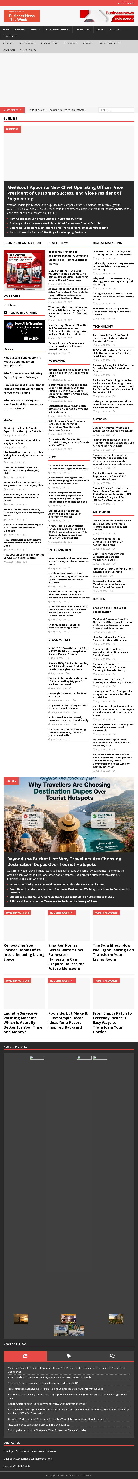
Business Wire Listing (110, 43)
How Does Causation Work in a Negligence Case (22, 442)
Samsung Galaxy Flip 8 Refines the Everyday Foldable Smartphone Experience (113, 368)
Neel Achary (11, 305)
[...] (54, 213)
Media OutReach (50, 43)
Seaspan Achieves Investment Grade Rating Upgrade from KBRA (68, 467)
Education (56, 361)
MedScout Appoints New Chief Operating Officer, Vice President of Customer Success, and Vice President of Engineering (65, 192)
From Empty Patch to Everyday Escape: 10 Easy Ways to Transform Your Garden (112, 1022)
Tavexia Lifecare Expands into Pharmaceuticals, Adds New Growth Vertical (66, 346)
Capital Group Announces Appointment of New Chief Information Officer (64, 513)
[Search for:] (116, 109)
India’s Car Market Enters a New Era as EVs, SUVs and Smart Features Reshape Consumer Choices (112, 525)
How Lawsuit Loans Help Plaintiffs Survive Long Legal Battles (24, 556)
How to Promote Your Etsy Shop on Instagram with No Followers (112, 253)
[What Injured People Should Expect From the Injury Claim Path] (53, 1319)
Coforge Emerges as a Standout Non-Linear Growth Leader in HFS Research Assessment (113, 404)
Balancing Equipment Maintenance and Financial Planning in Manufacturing (59, 227)
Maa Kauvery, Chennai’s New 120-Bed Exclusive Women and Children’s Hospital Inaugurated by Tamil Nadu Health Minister (67, 330)
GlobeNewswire (27, 43)
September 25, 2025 (60, 712)
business (20, 29)
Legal (8, 420)
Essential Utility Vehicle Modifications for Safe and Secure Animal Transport (109, 584)
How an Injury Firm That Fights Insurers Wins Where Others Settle (22, 497)
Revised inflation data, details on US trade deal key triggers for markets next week (68, 681)
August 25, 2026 (58, 619)
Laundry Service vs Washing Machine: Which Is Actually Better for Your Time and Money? (23, 1022)
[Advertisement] (69, 80)
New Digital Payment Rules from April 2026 (67, 695)
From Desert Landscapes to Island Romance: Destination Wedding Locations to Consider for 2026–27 (70, 890)
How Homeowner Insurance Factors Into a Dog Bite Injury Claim (21, 470)
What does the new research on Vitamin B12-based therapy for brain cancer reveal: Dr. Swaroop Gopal (68, 311)
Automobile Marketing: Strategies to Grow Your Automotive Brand (108, 541)
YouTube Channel (23, 313)
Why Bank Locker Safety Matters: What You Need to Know (68, 707)
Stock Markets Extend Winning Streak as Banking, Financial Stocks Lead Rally (67, 732)
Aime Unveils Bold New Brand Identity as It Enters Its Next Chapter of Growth (110, 338)
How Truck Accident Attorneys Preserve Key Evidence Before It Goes (22, 542)
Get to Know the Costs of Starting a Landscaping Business (48, 232)
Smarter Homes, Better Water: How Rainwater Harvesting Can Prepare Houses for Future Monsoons (66, 957)
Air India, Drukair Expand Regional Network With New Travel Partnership (113, 727)
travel (100, 29)
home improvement (58, 29)
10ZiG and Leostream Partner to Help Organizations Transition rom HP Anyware (112, 353)
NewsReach (10, 36)
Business (10, 119)
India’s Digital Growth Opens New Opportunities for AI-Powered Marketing (113, 266)
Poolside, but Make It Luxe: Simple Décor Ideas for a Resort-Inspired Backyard (68, 1020)
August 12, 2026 (13, 504)
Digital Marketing (107, 243)
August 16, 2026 (103, 563)
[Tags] (69, 1356)
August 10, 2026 (13, 549)
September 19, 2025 (60, 724)
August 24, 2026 (103, 258)
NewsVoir (88, 43)
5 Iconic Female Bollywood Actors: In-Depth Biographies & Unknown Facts (68, 561)
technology (83, 29)
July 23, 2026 (101, 591)
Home (6, 29)
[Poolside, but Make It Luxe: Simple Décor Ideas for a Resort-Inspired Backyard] (69, 993)
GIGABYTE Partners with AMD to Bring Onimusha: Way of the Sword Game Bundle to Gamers (58, 1419)
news (34, 29)
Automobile (102, 512)
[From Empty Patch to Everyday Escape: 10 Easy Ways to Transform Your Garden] (113, 993)
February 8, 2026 (59, 688)
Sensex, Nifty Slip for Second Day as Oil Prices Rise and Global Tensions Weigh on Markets (68, 666)
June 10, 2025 (57, 739)
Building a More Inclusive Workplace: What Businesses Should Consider (56, 223)
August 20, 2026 (103, 288)
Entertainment (60, 550)
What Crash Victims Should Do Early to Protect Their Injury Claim (24, 484)
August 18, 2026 (13, 477)
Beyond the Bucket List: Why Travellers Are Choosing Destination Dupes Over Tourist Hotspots (64, 861)
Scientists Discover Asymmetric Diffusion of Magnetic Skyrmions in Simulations (68, 408)
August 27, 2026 (58, 472)
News (52, 457)
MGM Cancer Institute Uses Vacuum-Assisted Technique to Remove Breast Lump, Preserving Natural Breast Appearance (68, 275)
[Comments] (112, 1356)
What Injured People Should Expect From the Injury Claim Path (24, 430)
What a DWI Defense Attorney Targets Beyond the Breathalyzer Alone (24, 512)
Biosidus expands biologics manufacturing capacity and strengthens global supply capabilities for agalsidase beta (67, 497)
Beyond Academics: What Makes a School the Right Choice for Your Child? (68, 372)
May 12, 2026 (57, 673)
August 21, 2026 (103, 273)
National (100, 419)
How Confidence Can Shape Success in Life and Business (46, 218)
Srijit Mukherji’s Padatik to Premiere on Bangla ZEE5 (64, 626)
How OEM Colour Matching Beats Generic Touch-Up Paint (113, 570)
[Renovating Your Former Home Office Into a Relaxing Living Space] (24, 925)
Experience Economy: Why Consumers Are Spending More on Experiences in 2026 (62, 896)
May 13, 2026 (57, 658)
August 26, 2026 (13, 435)
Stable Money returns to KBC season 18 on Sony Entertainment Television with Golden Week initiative (68, 578)
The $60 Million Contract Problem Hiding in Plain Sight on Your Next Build (24, 455)
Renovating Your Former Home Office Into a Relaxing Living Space (24, 952)
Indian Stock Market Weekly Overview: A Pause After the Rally (68, 719)
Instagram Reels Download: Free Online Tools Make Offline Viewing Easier (113, 296)
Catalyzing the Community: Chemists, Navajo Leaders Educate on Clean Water (68, 442)
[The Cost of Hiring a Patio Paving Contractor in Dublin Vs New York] (76, 1330)
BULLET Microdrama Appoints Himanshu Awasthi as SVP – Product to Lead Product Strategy (69, 594)
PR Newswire (71, 43)
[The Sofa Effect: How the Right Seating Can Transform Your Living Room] (113, 925)
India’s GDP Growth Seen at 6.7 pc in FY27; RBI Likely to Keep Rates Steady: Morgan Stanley (68, 651)
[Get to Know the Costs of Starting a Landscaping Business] (21, 1319)
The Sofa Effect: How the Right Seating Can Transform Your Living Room (113, 952)
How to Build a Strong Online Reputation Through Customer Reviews (112, 311)
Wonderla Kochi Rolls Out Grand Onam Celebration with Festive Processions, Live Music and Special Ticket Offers (67, 611)
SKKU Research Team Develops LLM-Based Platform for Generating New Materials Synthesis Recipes (66, 425)
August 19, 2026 (13, 447)
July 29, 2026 (101, 575)
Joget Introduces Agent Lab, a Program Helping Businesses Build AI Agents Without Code (69, 480)
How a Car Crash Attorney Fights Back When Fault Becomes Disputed (23, 527)
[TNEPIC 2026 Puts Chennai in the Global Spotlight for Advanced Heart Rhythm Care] (68, 1319)
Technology (103, 327)
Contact (115, 29)
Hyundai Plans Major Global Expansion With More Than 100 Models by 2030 (111, 742)
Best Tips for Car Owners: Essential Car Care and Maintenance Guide (108, 556)
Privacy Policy (28, 50)
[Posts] (25, 1356)
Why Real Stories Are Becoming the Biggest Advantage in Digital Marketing (113, 281)
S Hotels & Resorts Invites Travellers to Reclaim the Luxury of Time (53, 901)
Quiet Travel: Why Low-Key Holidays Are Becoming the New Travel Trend (57, 884)
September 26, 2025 (60, 700)
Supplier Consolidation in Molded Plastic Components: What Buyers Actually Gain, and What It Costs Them (113, 711)
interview (8, 43)
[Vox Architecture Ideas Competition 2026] (100, 1190)
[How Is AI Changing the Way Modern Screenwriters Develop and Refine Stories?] (37, 1190)
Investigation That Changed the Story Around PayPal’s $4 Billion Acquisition (112, 694)
